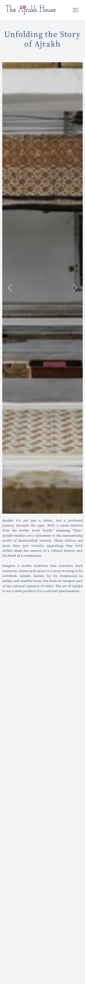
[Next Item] (75, 288)
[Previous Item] (9, 288)
